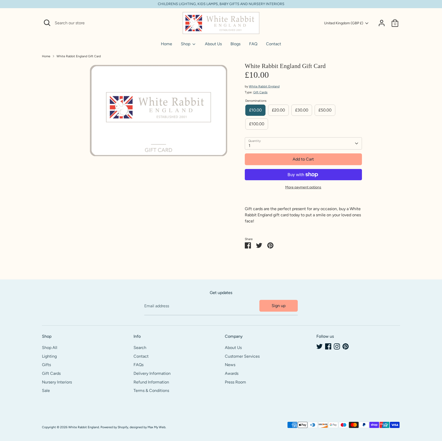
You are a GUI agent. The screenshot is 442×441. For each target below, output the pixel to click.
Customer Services (242, 356)
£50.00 (325, 110)
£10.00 (255, 110)
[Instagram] (337, 346)
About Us (213, 43)
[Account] (382, 23)
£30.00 (301, 110)
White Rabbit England (264, 86)
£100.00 (256, 123)
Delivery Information (152, 373)
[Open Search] (47, 23)
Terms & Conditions (151, 390)
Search (140, 347)
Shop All (49, 347)
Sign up (278, 305)
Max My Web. (157, 427)
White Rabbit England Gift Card (79, 56)
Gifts (46, 364)
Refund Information (151, 382)
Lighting (49, 356)
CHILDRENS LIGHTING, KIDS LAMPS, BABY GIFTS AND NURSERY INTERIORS (221, 4)
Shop (186, 43)
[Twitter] (319, 346)
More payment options (303, 187)
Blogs (235, 43)
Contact (273, 43)
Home (166, 43)
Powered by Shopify (114, 427)
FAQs (138, 364)
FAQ (253, 43)
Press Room (235, 382)
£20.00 (278, 110)
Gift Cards (260, 92)
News (230, 364)
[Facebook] (328, 346)
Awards (231, 373)
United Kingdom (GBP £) (343, 23)
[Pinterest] (345, 346)
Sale (46, 390)
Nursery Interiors (57, 382)
